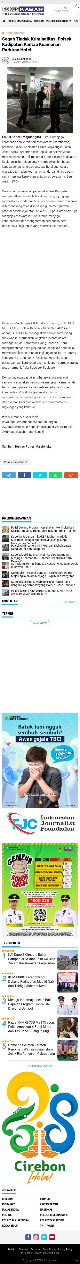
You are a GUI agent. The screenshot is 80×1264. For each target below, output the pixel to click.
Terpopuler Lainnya (40, 1066)
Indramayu (9, 1204)
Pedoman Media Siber (47, 1252)
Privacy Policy (64, 1249)
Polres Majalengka (20, 21)
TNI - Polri (47, 1225)
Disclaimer (27, 1252)
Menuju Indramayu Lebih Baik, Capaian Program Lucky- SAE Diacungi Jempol (30, 1004)
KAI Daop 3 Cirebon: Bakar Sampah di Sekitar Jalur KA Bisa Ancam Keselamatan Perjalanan (31, 959)
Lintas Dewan (49, 1204)
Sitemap (23, 1249)
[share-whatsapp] (55, 475)
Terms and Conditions (43, 1249)
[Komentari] (71, 475)
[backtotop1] (76, 1260)
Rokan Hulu (10, 1225)
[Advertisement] (40, 274)
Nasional (46, 1209)
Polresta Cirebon (52, 1220)
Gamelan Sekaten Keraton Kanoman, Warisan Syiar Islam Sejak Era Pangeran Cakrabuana (31, 1049)
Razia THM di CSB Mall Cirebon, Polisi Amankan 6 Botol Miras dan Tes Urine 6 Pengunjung (31, 1026)
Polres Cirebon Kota (58, 21)
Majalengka (10, 1209)
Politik (7, 1215)
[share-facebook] (24, 475)
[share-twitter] (40, 475)
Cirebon (39, 21)
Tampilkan (69, 602)
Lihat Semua (40, 623)
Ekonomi (45, 1199)
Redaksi (12, 1249)
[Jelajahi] (75, 5)
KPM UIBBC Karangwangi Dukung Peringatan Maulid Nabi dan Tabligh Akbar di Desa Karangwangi (31, 983)
